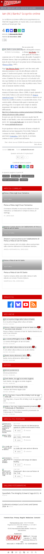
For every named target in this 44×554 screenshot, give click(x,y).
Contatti (37, 518)
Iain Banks (32, 52)
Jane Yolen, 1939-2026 (22, 437)
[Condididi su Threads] (15, 30)
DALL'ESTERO (9, 233)
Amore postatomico (10, 373)
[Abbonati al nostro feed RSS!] (33, 304)
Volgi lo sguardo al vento (10, 179)
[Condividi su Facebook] (7, 30)
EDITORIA (8, 199)
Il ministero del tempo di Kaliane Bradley (25, 461)
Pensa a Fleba (7, 64)
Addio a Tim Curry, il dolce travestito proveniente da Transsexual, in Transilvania (21, 411)
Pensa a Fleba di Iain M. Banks (16, 272)
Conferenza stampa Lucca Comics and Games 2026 (20, 505)
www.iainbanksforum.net (13, 124)
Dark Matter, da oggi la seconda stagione (17, 381)
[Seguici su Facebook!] (10, 304)
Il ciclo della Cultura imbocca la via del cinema (18, 350)
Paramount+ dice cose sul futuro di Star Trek (26, 472)
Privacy (16, 518)
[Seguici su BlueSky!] (18, 304)
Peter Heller (24, 8)
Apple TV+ (3, 8)
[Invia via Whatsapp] (19, 30)
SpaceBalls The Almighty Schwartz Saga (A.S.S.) (20, 493)
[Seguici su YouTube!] (25, 304)
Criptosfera (13, 136)
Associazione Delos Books (20, 528)
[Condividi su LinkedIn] (23, 30)
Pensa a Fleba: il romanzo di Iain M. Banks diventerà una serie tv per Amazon (22, 332)
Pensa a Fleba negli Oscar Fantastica (18, 205)
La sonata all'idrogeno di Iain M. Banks (16, 341)
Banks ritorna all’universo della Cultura (16, 358)
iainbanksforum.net (27, 150)
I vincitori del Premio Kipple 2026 (14, 389)
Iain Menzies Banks (12, 68)
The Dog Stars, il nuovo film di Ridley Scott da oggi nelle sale (22, 400)
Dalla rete (11, 150)
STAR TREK (17, 469)
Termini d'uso (9, 518)
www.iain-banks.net (16, 122)
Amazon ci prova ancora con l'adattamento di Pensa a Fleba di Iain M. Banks (21, 240)
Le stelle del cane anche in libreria (26, 448)
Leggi (19, 430)
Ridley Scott (11, 8)
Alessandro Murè (16, 34)
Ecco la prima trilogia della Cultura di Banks (18, 322)
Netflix (18, 8)
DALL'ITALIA (17, 423)
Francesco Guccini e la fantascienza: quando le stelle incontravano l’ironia (27, 426)
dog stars (32, 8)
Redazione (29, 518)
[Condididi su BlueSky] (11, 30)
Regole (22, 518)
